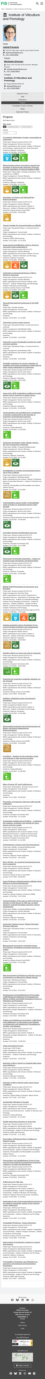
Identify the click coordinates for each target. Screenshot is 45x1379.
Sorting (5, 130)
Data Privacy (22, 1325)
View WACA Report (22, 1337)
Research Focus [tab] (22, 93)
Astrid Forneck (11, 47)
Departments (9, 9)
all (4, 126)
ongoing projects (13, 126)
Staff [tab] (22, 97)
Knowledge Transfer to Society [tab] (22, 106)
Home (2, 9)
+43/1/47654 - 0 (22, 1316)
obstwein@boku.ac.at (14, 86)
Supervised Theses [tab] (22, 112)
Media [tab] (23, 109)
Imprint (22, 1322)
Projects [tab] (22, 103)
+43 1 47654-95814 (13, 71)
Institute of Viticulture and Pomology (23, 9)
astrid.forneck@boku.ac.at (14, 52)
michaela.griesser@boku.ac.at (17, 69)
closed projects (27, 126)
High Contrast (23, 1365)
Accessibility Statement (22, 1334)
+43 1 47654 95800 (13, 88)
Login (22, 1328)
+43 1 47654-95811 (12, 55)
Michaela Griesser (13, 61)
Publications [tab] (22, 100)
